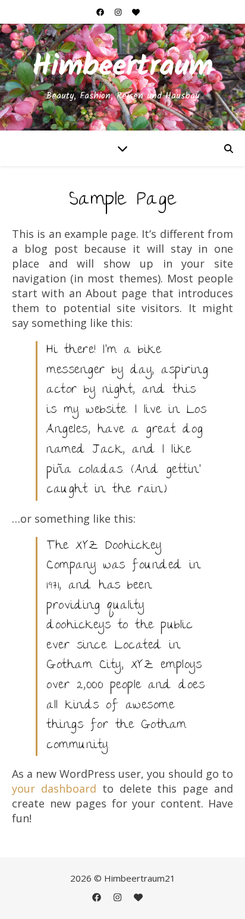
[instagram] (119, 12)
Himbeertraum (122, 67)
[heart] (136, 12)
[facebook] (101, 12)
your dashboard (54, 788)
